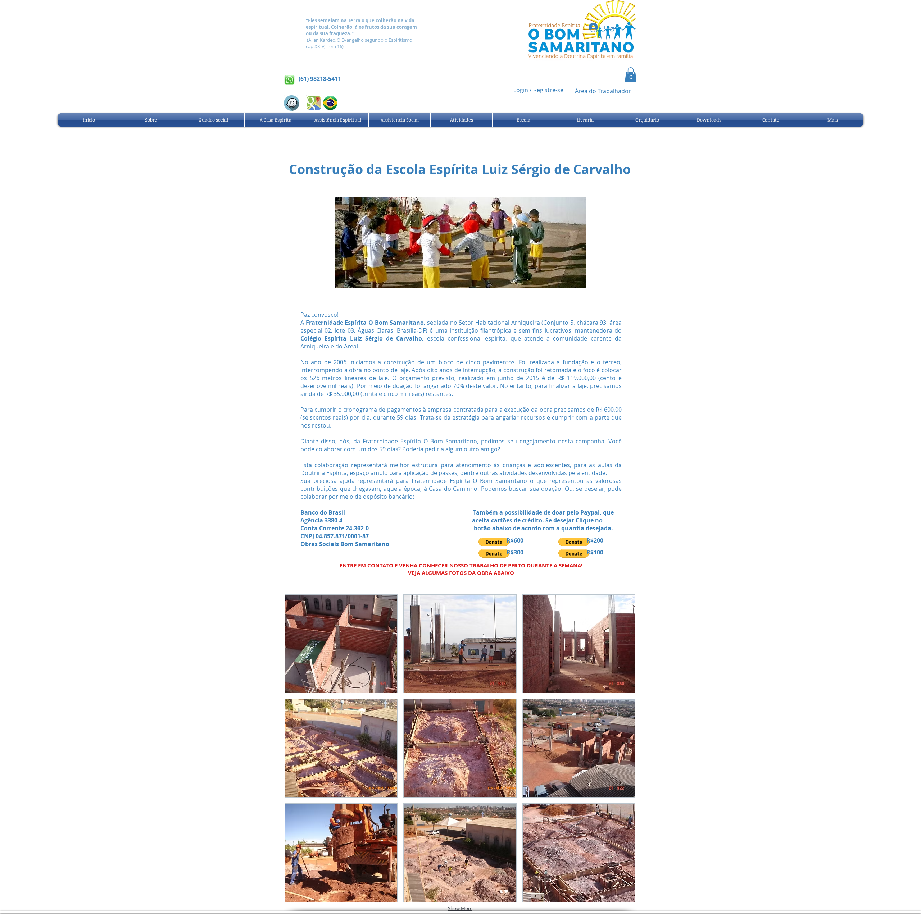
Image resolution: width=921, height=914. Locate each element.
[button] (631, 74)
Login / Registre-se (538, 90)
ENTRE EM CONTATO (366, 565)
